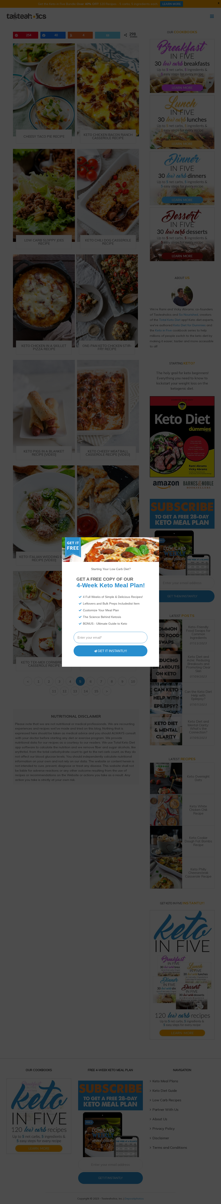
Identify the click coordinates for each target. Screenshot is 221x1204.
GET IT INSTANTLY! (112, 651)
